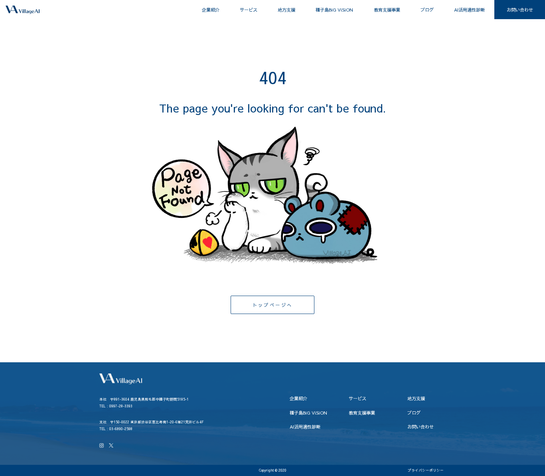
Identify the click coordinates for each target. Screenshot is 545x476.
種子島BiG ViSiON (334, 9)
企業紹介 (210, 9)
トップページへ (273, 305)
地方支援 (286, 9)
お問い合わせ (520, 9)
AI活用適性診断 (469, 9)
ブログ (427, 9)
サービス (248, 9)
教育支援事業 (387, 9)
